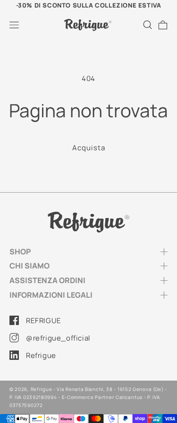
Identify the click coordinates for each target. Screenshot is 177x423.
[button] (14, 25)
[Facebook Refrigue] (14, 320)
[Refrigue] (88, 222)
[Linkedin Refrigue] (14, 355)
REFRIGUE (43, 320)
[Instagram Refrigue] (14, 337)
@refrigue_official (58, 338)
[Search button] (147, 25)
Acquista (88, 148)
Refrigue (41, 355)
